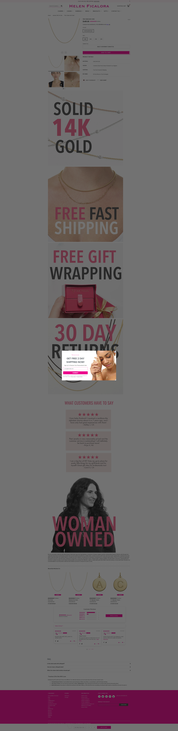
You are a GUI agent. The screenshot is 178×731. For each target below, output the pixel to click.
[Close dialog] (115, 352)
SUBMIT (75, 373)
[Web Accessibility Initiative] (0, 729)
